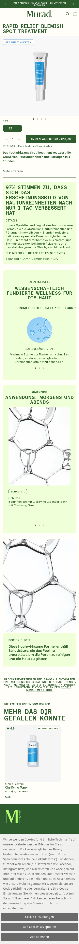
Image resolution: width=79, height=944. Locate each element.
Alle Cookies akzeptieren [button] (39, 927)
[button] (75, 15)
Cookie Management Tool (48, 689)
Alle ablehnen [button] (39, 937)
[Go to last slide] (6, 4)
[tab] (33, 119)
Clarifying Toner (24, 505)
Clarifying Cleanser (46, 501)
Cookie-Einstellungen (39, 917)
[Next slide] (73, 4)
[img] (39, 14)
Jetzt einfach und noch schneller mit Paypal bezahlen (40, 4)
